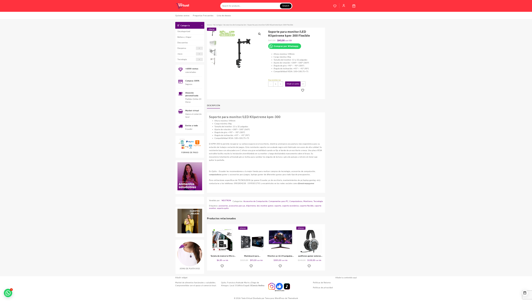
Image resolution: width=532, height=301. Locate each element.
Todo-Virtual (246, 298)
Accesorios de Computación (234, 25)
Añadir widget (181, 277)
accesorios (223, 206)
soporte (277, 206)
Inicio (209, 25)
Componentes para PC (278, 201)
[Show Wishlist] (336, 6)
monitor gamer (266, 206)
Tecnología (182, 59)
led (258, 206)
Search (285, 6)
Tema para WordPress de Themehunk (281, 298)
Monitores (307, 201)
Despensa (181, 48)
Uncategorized (183, 31)
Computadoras (295, 201)
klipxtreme (251, 206)
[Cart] (353, 6)
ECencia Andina (257, 285)
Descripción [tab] (213, 105)
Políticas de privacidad (323, 287)
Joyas (180, 54)
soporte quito (223, 208)
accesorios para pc (237, 206)
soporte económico (290, 206)
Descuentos (182, 42)
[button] (259, 33)
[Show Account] (343, 6)
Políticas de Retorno (322, 282)
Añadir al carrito (293, 84)
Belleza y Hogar (184, 37)
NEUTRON (226, 200)
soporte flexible (307, 206)
